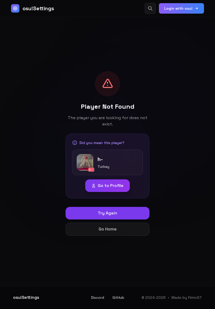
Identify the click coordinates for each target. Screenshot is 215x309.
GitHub (118, 297)
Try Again (107, 213)
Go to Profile (110, 185)
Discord (97, 297)
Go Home (108, 229)
